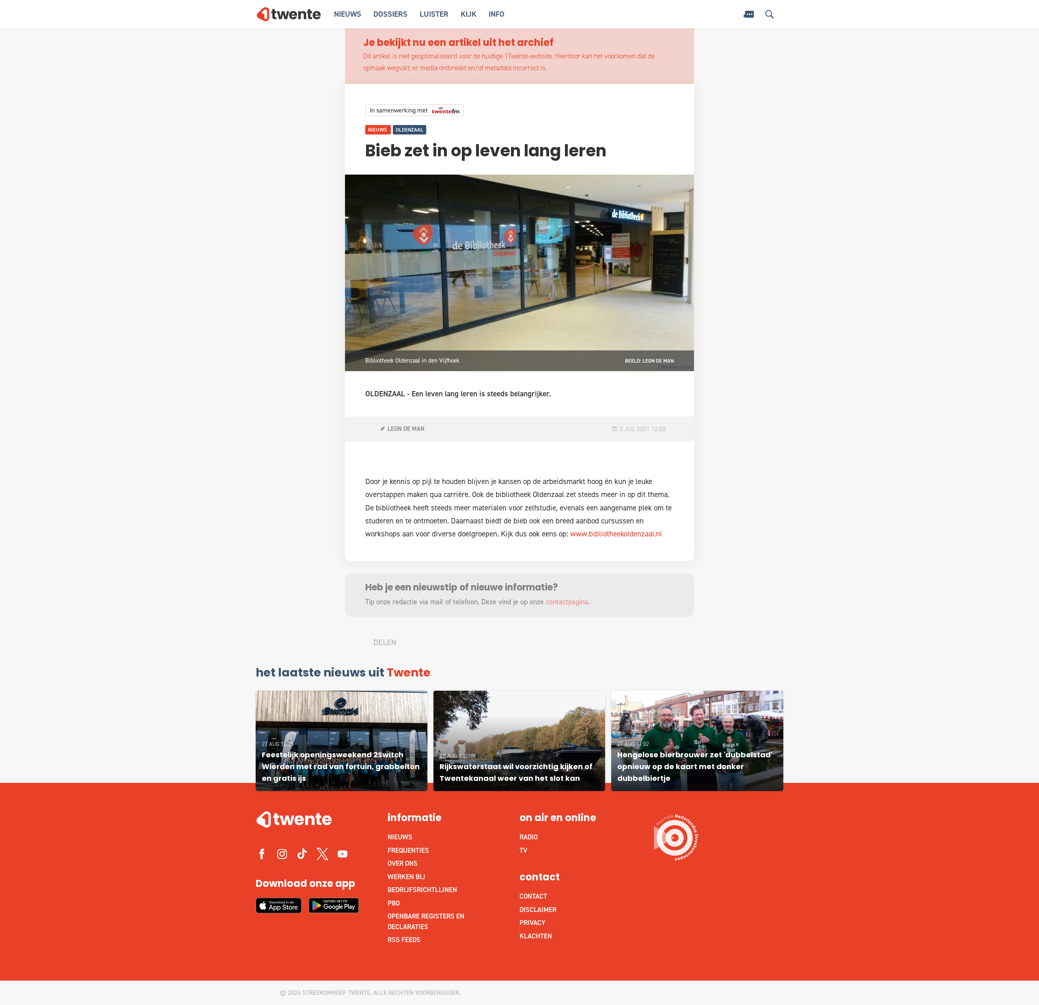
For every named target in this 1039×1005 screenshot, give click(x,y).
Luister (434, 14)
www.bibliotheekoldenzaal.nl (616, 534)
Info (496, 14)
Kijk (468, 14)
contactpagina (567, 602)
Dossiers (390, 14)
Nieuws (347, 14)
